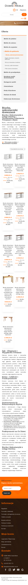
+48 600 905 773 (21, 23)
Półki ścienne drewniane (11, 68)
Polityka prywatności (7, 526)
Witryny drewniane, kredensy (12, 62)
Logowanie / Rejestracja (8, 539)
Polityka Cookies (6, 523)
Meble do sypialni (10, 47)
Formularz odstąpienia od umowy (10, 514)
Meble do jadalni (10, 39)
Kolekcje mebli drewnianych (9, 77)
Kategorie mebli (10, 82)
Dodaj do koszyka (8, 185)
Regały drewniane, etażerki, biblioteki (12, 58)
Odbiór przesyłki (6, 517)
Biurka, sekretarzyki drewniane (14, 55)
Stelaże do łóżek (10, 94)
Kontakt (3, 528)
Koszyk (3, 547)
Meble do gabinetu (12, 51)
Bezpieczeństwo (6, 520)
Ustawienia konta (6, 544)
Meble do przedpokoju (12, 72)
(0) (17, 10)
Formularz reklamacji (7, 511)
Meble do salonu (10, 43)
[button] (22, 18)
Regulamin (4, 508)
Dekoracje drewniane (12, 99)
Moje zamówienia (6, 542)
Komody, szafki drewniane (11, 65)
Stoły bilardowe (10, 90)
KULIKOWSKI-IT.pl (22, 580)
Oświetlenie (8, 86)
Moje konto (22, 10)
